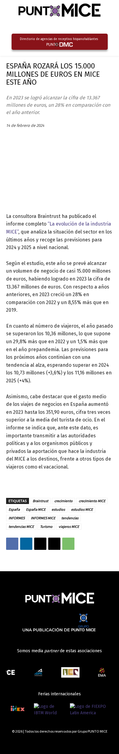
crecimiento (63, 500)
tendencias (69, 518)
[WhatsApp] (68, 544)
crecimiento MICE (92, 500)
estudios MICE (82, 509)
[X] (40, 544)
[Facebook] (12, 544)
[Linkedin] (26, 544)
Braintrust (40, 500)
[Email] (54, 544)
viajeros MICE (69, 526)
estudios (58, 509)
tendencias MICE (21, 526)
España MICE (35, 509)
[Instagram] (89, 742)
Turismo (46, 526)
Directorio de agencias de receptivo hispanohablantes (59, 39)
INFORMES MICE (43, 518)
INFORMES (17, 518)
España (14, 509)
